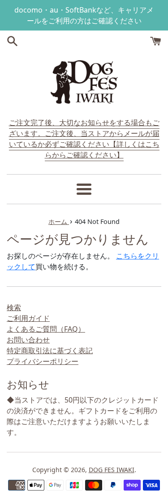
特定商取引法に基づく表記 (50, 350)
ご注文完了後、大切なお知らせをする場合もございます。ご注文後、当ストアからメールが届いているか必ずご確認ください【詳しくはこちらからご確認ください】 (84, 139)
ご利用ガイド (28, 318)
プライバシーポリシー (42, 361)
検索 (14, 307)
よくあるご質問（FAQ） (46, 329)
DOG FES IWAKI (111, 469)
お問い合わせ (28, 340)
